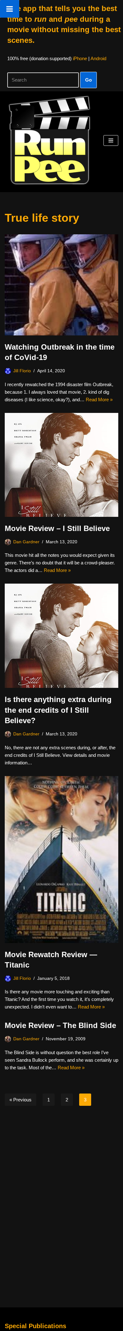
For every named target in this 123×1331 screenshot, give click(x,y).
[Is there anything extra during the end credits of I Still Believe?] (61, 636)
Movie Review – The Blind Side (60, 1025)
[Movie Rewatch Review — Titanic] (61, 859)
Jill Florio (22, 370)
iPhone (80, 58)
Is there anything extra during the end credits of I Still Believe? (58, 710)
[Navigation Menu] (110, 140)
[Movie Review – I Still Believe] (61, 465)
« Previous (20, 1099)
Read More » (99, 399)
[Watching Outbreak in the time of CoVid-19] (61, 284)
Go (88, 80)
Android (98, 58)
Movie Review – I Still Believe (57, 528)
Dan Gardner (26, 542)
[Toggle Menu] (9, 9)
